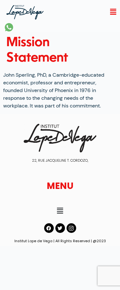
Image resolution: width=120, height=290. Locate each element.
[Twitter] (60, 228)
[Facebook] (49, 228)
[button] (113, 12)
